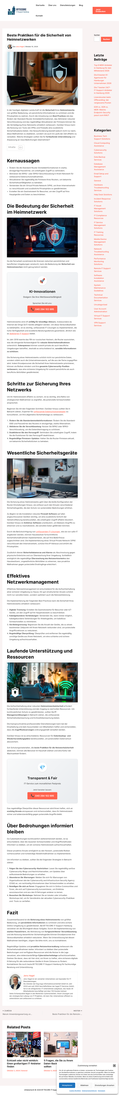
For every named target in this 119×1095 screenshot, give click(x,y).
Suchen (97, 35)
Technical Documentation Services (101, 298)
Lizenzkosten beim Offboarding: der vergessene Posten (102, 100)
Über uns (52, 5)
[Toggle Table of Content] (19, 147)
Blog (81, 5)
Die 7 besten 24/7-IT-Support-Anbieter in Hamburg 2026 (103, 90)
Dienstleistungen (67, 5)
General (24, 1071)
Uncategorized (100, 304)
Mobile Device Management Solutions (100, 242)
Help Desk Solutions (103, 194)
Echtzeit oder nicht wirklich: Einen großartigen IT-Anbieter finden (24, 1063)
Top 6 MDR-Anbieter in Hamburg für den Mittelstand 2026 (103, 68)
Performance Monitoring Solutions (100, 261)
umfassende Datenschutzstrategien (50, 411)
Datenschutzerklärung (89, 1091)
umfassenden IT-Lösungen (48, 531)
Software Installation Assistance (99, 278)
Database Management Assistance (100, 167)
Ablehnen (84, 1085)
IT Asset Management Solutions (100, 208)
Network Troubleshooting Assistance (101, 252)
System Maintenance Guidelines (100, 288)
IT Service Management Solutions (100, 225)
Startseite (40, 5)
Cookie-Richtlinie (75, 1091)
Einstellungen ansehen (104, 1085)
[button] (114, 1065)
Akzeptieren (67, 1085)
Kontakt (39, 16)
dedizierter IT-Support (19, 333)
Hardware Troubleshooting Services (101, 188)
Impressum (101, 1091)
